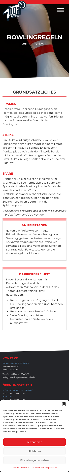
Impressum (51, 467)
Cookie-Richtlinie (20, 467)
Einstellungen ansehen (34, 460)
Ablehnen (34, 451)
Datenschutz (37, 467)
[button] (64, 404)
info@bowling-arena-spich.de (19, 377)
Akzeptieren (34, 442)
